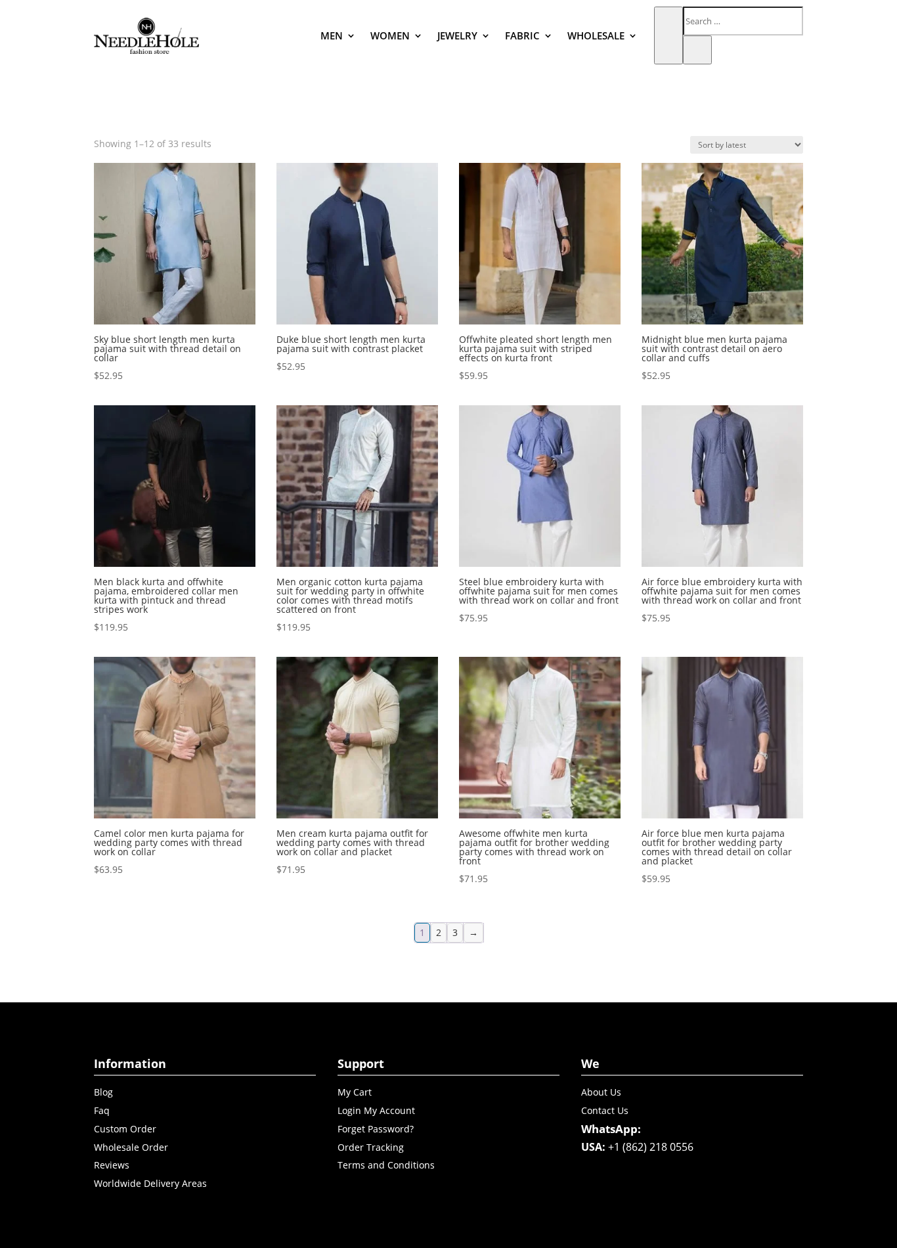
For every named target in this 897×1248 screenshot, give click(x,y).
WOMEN (390, 35)
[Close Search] (697, 49)
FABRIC (522, 35)
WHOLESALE (595, 35)
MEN (331, 35)
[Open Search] (668, 35)
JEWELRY (457, 35)
